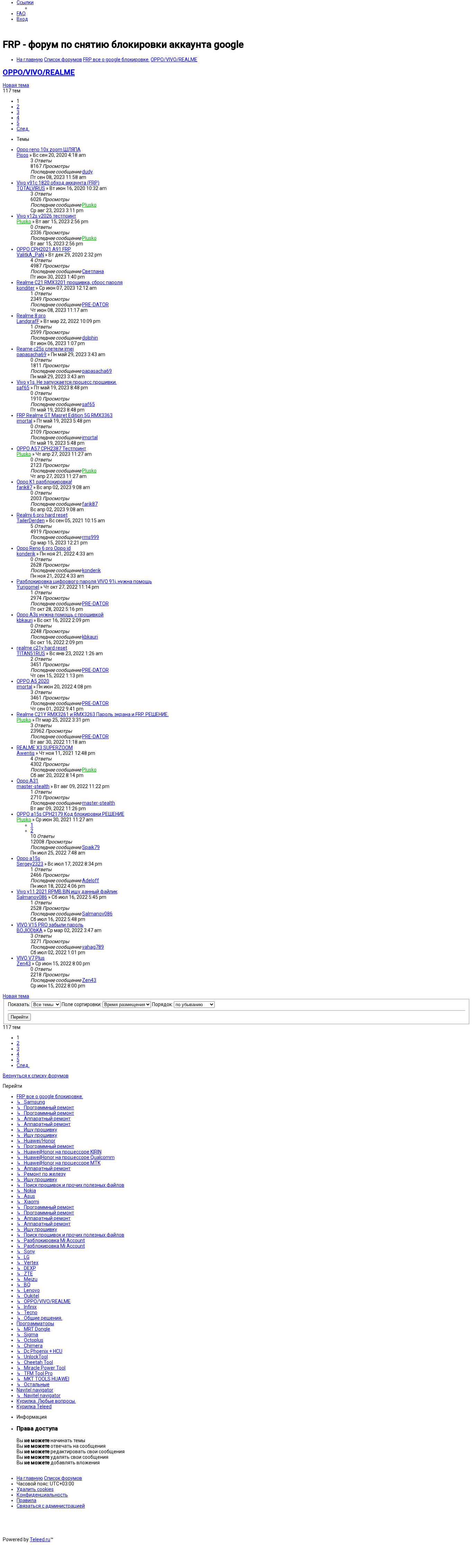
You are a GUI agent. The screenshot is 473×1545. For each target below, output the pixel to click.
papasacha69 (31, 354)
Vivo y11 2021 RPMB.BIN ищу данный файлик (67, 891)
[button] (23, 129)
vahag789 (93, 947)
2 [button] (18, 106)
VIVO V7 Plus (31, 958)
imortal (24, 421)
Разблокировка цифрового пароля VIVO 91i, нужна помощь (84, 581)
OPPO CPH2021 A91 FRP (44, 249)
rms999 (90, 537)
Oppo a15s (28, 858)
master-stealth (33, 786)
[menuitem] (21, 13)
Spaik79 (91, 847)
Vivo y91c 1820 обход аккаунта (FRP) (58, 183)
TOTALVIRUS (31, 188)
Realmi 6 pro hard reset (42, 515)
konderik (26, 554)
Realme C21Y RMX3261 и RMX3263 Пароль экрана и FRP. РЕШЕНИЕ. (93, 714)
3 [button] (18, 112)
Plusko (89, 205)
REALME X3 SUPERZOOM (45, 747)
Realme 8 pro (31, 315)
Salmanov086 (32, 897)
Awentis (26, 753)
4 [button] (18, 117)
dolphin (90, 338)
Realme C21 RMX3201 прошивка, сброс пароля (70, 282)
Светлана (93, 271)
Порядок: (163, 1004)
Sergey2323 (30, 864)
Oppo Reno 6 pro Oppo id (44, 548)
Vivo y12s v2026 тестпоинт (46, 216)
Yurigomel (28, 587)
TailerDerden (31, 520)
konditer (26, 288)
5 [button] (18, 123)
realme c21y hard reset (42, 648)
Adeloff (90, 880)
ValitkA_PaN (30, 255)
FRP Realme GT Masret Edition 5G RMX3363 (65, 415)
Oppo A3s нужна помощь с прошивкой (60, 614)
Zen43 (24, 963)
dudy (87, 171)
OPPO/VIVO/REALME (39, 72)
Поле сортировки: (82, 1004)
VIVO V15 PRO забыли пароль (50, 925)
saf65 (23, 387)
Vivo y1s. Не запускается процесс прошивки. (67, 382)
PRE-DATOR (95, 304)
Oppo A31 (27, 781)
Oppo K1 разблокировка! (44, 482)
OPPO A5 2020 (33, 681)
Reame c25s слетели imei (45, 349)
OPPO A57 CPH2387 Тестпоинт (51, 448)
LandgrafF (28, 321)
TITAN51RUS (31, 653)
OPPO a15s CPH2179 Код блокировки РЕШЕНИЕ (70, 814)
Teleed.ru (40, 1539)
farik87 (24, 487)
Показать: (20, 1004)
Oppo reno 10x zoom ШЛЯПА (49, 149)
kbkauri (25, 620)
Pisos (22, 155)
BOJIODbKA (30, 930)
